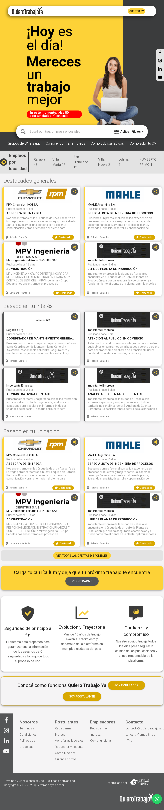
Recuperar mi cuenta (69, 747)
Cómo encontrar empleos (65, 143)
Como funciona (65, 753)
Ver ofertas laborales (69, 740)
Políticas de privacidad (60, 780)
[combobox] (71, 131)
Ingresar (60, 734)
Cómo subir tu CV (143, 143)
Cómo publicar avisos (108, 143)
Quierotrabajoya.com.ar (49, 785)
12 (80, 162)
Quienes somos (65, 759)
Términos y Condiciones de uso (24, 780)
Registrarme (63, 728)
